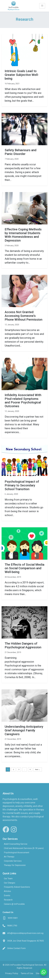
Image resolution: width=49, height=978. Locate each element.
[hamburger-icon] (42, 6)
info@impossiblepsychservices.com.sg (25, 933)
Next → (37, 769)
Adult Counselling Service (15, 844)
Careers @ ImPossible (14, 904)
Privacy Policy (11, 973)
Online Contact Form (16, 948)
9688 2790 (12, 925)
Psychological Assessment (16, 852)
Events (7, 895)
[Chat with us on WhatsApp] (43, 972)
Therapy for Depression (15, 865)
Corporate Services (13, 861)
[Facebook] (6, 829)
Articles (7, 891)
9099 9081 (13, 918)
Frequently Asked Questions (17, 887)
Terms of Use (27, 973)
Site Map (40, 973)
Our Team (8, 878)
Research (8, 900)
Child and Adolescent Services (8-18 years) (24, 848)
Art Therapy (9, 856)
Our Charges (9, 883)
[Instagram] (13, 829)
